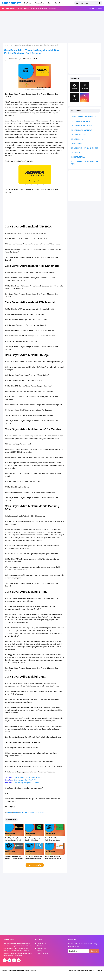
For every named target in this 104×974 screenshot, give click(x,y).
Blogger (99, 970)
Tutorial (9, 812)
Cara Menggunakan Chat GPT (25, 780)
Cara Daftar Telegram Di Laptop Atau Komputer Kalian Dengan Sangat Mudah (33, 860)
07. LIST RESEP (76, 144)
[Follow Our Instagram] (14, 960)
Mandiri (32, 812)
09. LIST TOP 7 (76, 153)
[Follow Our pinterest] (19, 960)
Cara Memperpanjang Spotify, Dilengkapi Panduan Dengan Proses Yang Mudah (33, 841)
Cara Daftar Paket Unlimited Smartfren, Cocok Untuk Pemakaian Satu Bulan (53, 841)
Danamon (40, 812)
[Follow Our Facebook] (5, 960)
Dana (15, 812)
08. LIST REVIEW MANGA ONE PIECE (84, 148)
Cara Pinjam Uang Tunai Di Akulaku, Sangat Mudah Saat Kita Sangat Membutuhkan (14, 841)
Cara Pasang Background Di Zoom (26, 783)
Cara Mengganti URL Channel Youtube (28, 777)
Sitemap (39, 951)
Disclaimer (40, 946)
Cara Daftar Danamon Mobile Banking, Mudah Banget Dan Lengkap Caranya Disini (53, 860)
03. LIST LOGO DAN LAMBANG (82, 126)
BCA (21, 812)
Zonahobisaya (83, 970)
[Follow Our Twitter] (9, 960)
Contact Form (41, 943)
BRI (26, 812)
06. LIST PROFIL (77, 139)
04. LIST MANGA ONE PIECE (81, 130)
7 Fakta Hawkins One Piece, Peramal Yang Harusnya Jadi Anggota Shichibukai (31, 8)
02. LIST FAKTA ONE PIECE (81, 121)
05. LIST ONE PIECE (78, 135)
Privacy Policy (41, 948)
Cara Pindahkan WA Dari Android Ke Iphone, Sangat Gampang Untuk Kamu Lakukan (14, 860)
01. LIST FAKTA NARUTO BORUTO (83, 117)
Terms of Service (42, 953)
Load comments (35, 865)
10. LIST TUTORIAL (78, 157)
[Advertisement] (52, 27)
